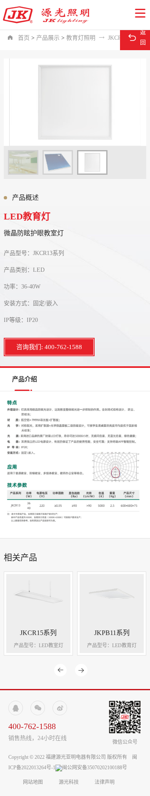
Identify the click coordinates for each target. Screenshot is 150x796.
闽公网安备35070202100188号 (94, 767)
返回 (137, 37)
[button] (140, 13)
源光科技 (69, 782)
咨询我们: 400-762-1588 (49, 347)
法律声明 (105, 782)
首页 (24, 38)
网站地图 (33, 782)
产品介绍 (24, 379)
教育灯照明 (80, 38)
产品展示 (48, 38)
